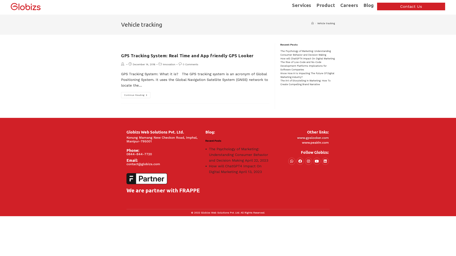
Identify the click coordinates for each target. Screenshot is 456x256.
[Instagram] (308, 161)
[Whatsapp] (291, 161)
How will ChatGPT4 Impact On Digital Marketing (307, 58)
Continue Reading (137, 94)
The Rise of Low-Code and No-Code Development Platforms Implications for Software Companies (303, 66)
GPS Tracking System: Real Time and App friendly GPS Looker (187, 55)
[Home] (312, 23)
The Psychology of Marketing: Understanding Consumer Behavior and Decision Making (238, 154)
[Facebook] (300, 161)
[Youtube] (316, 161)
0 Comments (190, 64)
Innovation (169, 64)
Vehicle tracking (326, 23)
